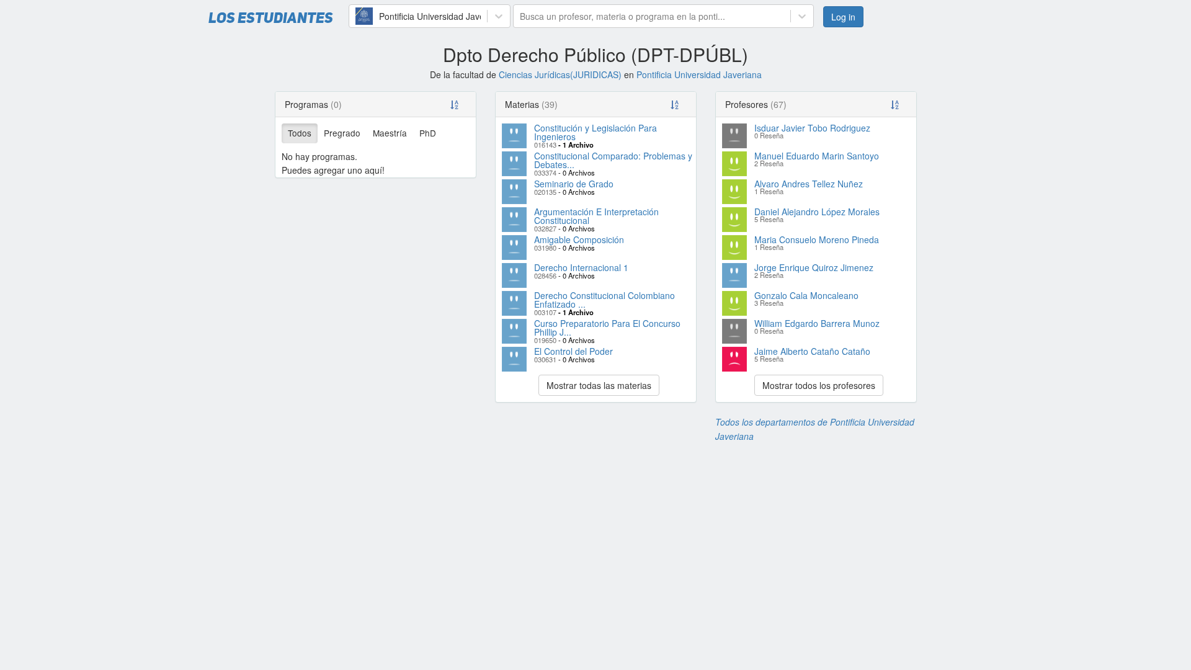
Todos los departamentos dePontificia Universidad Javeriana (814, 429)
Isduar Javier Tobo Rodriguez (812, 128)
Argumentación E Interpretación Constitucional (596, 215)
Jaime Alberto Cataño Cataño (812, 351)
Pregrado (342, 133)
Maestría (390, 133)
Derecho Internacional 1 (581, 267)
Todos (299, 133)
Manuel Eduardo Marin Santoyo (816, 156)
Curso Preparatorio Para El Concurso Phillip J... (607, 327)
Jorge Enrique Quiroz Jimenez (813, 267)
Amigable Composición (579, 239)
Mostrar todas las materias (598, 385)
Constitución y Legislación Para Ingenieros (595, 132)
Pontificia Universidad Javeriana (699, 74)
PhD (427, 133)
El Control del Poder (573, 351)
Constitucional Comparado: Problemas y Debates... (613, 160)
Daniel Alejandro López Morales (817, 211)
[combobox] (356, 16)
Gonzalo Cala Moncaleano (806, 295)
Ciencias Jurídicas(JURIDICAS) (560, 74)
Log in (843, 17)
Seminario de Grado (573, 183)
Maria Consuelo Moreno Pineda (816, 239)
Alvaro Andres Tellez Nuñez (808, 183)
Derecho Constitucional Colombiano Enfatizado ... (604, 299)
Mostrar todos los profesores (818, 385)
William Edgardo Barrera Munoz (817, 323)
